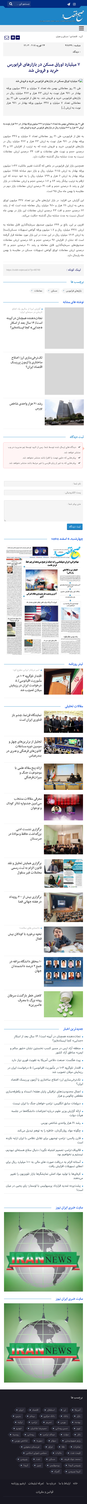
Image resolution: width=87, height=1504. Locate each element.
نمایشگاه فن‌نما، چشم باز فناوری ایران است (27, 717)
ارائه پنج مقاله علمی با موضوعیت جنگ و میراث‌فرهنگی (28, 772)
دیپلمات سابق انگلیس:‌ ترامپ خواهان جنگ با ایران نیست (47, 1103)
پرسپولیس (55, 1465)
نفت (38, 1459)
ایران (21, 1410)
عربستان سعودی (31, 1447)
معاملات (38, 291)
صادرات (76, 1447)
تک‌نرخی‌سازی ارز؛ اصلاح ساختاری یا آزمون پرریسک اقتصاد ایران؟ (26, 362)
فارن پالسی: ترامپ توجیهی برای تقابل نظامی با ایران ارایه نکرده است (44, 1140)
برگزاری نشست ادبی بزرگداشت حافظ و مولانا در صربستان (25, 834)
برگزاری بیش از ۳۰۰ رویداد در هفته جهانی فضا (25, 899)
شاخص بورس (21, 1441)
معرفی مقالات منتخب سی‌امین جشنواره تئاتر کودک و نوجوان (24, 803)
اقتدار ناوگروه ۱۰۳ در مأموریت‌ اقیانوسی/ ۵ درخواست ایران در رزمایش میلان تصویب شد (25, 683)
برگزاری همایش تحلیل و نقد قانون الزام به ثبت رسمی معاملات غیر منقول (25, 868)
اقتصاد (35, 1410)
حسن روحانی (62, 1428)
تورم (78, 1428)
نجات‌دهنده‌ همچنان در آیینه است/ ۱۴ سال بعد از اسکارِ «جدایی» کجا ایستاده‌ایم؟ (24, 322)
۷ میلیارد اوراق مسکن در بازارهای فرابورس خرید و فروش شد (43, 67)
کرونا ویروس (74, 1471)
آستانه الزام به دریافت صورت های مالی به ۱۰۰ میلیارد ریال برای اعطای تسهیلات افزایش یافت (44, 1164)
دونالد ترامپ (49, 1435)
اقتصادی (73, 36)
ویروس (23, 1459)
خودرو (19, 1428)
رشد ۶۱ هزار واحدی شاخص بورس (26, 406)
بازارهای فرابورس (74, 291)
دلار (78, 1435)
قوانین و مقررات (44, 1492)
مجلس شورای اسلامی (36, 1453)
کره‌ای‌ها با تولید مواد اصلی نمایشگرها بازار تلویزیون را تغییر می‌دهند (46, 1176)
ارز (65, 1410)
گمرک (57, 1471)
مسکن (54, 291)
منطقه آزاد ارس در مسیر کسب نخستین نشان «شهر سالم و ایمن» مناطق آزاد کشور (46, 1050)
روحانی (30, 1435)
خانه (75, 1483)
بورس (63, 1422)
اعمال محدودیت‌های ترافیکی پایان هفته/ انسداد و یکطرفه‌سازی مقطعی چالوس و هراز (44, 1093)
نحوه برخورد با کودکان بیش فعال (25, 936)
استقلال (51, 1410)
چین (39, 1465)
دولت (66, 1435)
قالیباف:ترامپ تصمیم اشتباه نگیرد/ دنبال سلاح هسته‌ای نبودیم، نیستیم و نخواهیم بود (44, 1152)
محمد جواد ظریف (72, 1459)
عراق (50, 1447)
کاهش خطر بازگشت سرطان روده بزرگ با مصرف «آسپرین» (25, 1000)
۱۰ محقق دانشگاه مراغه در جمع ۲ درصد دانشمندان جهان (25, 966)
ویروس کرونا (74, 1465)
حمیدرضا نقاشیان (39, 1428)
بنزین (18, 1416)
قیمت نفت (75, 1453)
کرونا (25, 1465)
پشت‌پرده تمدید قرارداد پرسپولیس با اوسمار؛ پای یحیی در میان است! (44, 1188)
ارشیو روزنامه (18, 1483)
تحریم (49, 1422)
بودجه (77, 1422)
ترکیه (20, 1422)
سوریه (39, 1441)
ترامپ (34, 1422)
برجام (32, 1416)
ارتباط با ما (64, 1483)
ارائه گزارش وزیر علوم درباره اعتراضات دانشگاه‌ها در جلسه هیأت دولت (47, 1113)
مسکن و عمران (62, 36)
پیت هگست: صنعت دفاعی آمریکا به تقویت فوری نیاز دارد (47, 1060)
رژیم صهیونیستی (72, 1441)
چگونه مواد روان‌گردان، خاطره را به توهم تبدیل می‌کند (49, 1130)
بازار (78, 1416)
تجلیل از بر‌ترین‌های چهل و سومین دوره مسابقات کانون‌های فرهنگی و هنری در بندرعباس (24, 748)
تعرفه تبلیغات (36, 1483)
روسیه (16, 1435)
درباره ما (51, 1483)
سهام (53, 1441)
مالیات (59, 1453)
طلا (63, 1447)
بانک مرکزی (49, 1416)
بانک (66, 1416)
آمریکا (77, 1410)
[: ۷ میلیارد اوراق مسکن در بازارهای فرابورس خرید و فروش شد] (7, 37)
